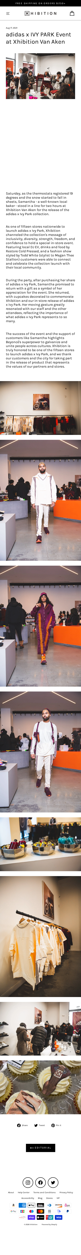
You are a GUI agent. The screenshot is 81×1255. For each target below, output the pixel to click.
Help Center (23, 1192)
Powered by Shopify (49, 1224)
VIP (58, 1198)
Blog (40, 1198)
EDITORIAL (42, 1147)
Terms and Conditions (44, 1192)
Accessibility (27, 1198)
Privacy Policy (66, 1192)
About (11, 1192)
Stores (49, 1198)
